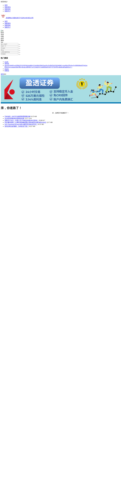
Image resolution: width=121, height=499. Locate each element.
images (7, 69)
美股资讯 (8, 7)
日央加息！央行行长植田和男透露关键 (17, 116)
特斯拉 (7, 70)
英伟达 (7, 63)
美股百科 (8, 9)
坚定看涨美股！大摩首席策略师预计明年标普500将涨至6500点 (25, 122)
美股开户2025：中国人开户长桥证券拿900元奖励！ (22, 120)
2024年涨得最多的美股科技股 (14, 118)
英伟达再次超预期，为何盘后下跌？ (17, 126)
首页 (6, 5)
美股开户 (8, 11)
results (6, 62)
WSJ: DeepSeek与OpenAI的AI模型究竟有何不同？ (21, 124)
